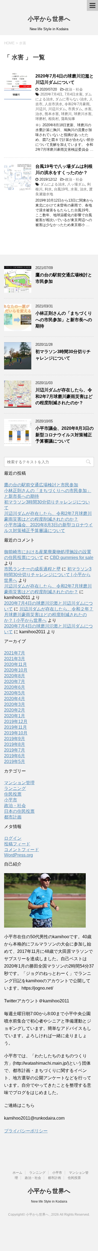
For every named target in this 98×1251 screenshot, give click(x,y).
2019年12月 (15, 721)
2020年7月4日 (51, 94)
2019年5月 (14, 761)
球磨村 (40, 119)
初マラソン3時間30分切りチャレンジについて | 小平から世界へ (47, 575)
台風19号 (61, 189)
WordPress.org (18, 855)
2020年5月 (14, 693)
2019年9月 (14, 738)
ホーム (17, 1173)
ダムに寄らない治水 (71, 99)
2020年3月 (14, 704)
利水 (48, 189)
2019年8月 (14, 744)
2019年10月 (15, 733)
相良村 (53, 119)
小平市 (10, 800)
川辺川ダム (57, 109)
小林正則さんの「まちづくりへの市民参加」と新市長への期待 (63, 319)
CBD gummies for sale (71, 557)
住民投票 (13, 794)
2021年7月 (14, 653)
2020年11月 (15, 664)
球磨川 (66, 114)
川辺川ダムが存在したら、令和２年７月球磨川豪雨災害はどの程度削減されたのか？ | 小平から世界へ (48, 615)
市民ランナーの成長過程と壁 (32, 569)
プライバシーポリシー (26, 1131)
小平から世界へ (49, 19)
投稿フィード (17, 844)
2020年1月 (14, 715)
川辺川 (40, 109)
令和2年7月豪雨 (77, 104)
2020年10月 (15, 670)
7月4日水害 (73, 94)
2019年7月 (14, 750)
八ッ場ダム (76, 184)
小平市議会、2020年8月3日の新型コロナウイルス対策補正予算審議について (64, 434)
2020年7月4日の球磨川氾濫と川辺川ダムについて (64, 79)
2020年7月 (14, 681)
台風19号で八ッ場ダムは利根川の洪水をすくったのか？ (64, 169)
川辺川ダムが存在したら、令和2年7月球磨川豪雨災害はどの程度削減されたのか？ (64, 396)
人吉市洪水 (53, 104)
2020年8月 (14, 676)
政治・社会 (74, 89)
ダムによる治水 (52, 184)
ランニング (15, 788)
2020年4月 (14, 698)
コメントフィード (21, 849)
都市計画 (13, 817)
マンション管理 (19, 782)
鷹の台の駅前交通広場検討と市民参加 (41, 485)
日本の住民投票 (19, 811)
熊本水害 (52, 114)
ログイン (13, 838)
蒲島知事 (68, 119)
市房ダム (75, 109)
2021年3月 (14, 658)
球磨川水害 (82, 114)
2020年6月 (14, 687)
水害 (87, 109)
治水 (38, 114)
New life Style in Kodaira (49, 1201)
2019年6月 (14, 755)
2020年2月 (14, 710)
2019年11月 (15, 727)
